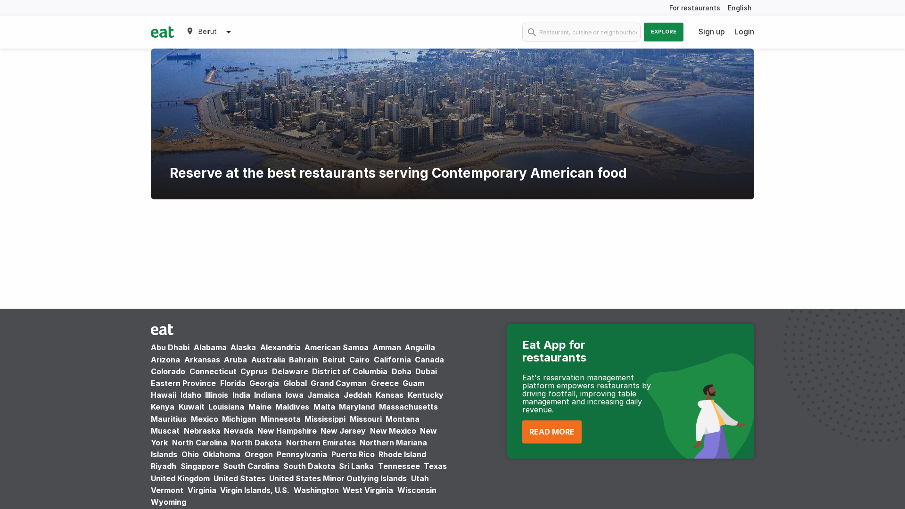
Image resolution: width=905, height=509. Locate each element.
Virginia (202, 490)
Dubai (426, 371)
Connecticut (213, 371)
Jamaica (323, 395)
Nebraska (202, 430)
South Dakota (309, 466)
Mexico (204, 419)
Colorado (168, 371)
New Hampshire (287, 430)
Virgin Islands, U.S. (254, 490)
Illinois (216, 395)
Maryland (357, 406)
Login (744, 31)
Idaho (191, 395)
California (392, 359)
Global (295, 383)
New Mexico (393, 430)
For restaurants (694, 8)
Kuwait (192, 406)
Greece (385, 383)
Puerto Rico (353, 454)
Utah (420, 478)
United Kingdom (181, 478)
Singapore (200, 466)
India (241, 395)
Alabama (210, 347)
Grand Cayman (339, 383)
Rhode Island (402, 454)
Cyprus (254, 371)
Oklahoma (221, 454)
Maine (260, 406)
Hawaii (163, 395)
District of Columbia (349, 371)
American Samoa (336, 347)
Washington (316, 490)
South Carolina (251, 466)
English (740, 8)
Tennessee (399, 466)
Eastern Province (183, 383)
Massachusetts (408, 406)
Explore (663, 31)
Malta (324, 406)
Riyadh (163, 466)
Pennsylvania (302, 454)
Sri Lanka (356, 466)
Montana (403, 419)
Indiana (267, 395)
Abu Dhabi (170, 347)
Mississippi (325, 419)
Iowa (295, 395)
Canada (429, 359)
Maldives (292, 406)
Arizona (165, 359)
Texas (435, 466)
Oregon (259, 454)
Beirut (334, 359)
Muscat (165, 430)
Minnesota (281, 419)
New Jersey (343, 430)
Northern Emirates (321, 442)
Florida (233, 383)
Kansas (389, 395)
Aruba (235, 359)
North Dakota (256, 442)
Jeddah (358, 395)
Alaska (243, 347)
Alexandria (280, 347)
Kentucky (426, 395)
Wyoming (168, 502)
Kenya (162, 406)
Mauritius (169, 419)
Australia (269, 359)
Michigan (239, 419)
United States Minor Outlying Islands (338, 478)
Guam (413, 383)
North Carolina (199, 442)
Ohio (190, 454)
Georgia (264, 383)
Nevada (238, 430)
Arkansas (202, 359)
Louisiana (226, 406)
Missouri (366, 419)
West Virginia (368, 490)
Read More (552, 431)
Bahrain (303, 359)
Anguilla (420, 347)
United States (239, 478)
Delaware (290, 371)
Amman (387, 347)
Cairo (359, 359)
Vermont (167, 490)
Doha (401, 371)
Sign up (712, 31)
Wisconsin (416, 490)
